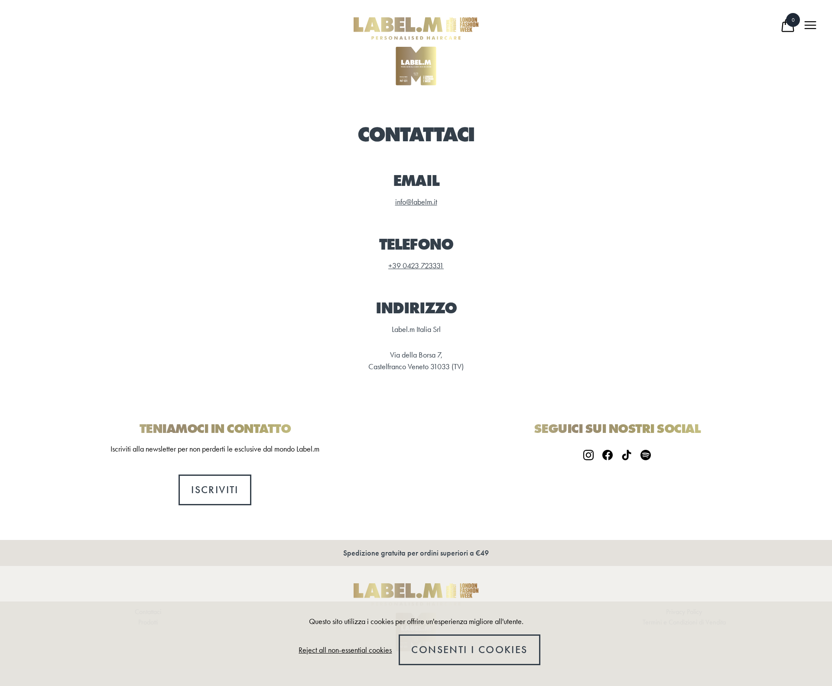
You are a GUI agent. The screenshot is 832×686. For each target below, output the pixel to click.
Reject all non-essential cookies (345, 650)
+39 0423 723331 (416, 265)
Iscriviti (215, 490)
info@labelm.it (416, 202)
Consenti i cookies (469, 650)
